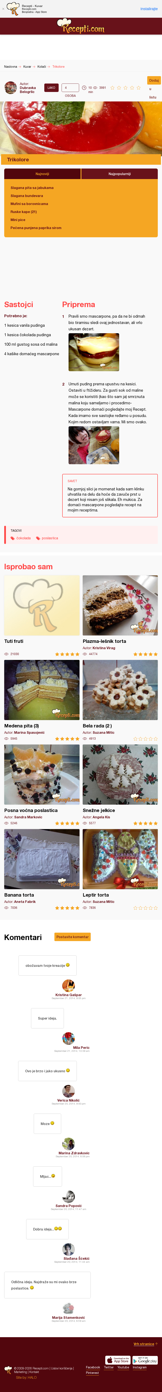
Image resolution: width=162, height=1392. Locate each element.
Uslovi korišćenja (61, 1368)
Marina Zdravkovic (74, 1153)
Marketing (20, 1372)
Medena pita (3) (42, 700)
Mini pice (18, 220)
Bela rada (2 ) (120, 700)
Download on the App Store (118, 1360)
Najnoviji (42, 174)
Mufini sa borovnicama (29, 204)
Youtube (123, 1367)
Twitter (109, 1367)
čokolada (23, 538)
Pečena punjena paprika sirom (36, 228)
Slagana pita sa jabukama (32, 188)
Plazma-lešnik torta (120, 615)
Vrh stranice (144, 1344)
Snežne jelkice (120, 785)
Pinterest (92, 1372)
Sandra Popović (68, 1206)
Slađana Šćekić (76, 1258)
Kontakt (34, 1372)
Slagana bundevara (27, 196)
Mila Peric (81, 1047)
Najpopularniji (120, 174)
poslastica (50, 538)
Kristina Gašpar (68, 995)
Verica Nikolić (68, 1100)
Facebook (93, 1367)
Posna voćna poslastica (42, 785)
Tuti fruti (42, 615)
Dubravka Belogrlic (28, 90)
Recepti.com (81, 26)
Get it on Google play (145, 1360)
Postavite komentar (73, 937)
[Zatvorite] (3, 9)
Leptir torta (120, 869)
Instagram (140, 1367)
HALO (32, 1377)
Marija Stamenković (68, 1317)
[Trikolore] (108, 352)
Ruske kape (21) (24, 212)
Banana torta (42, 869)
